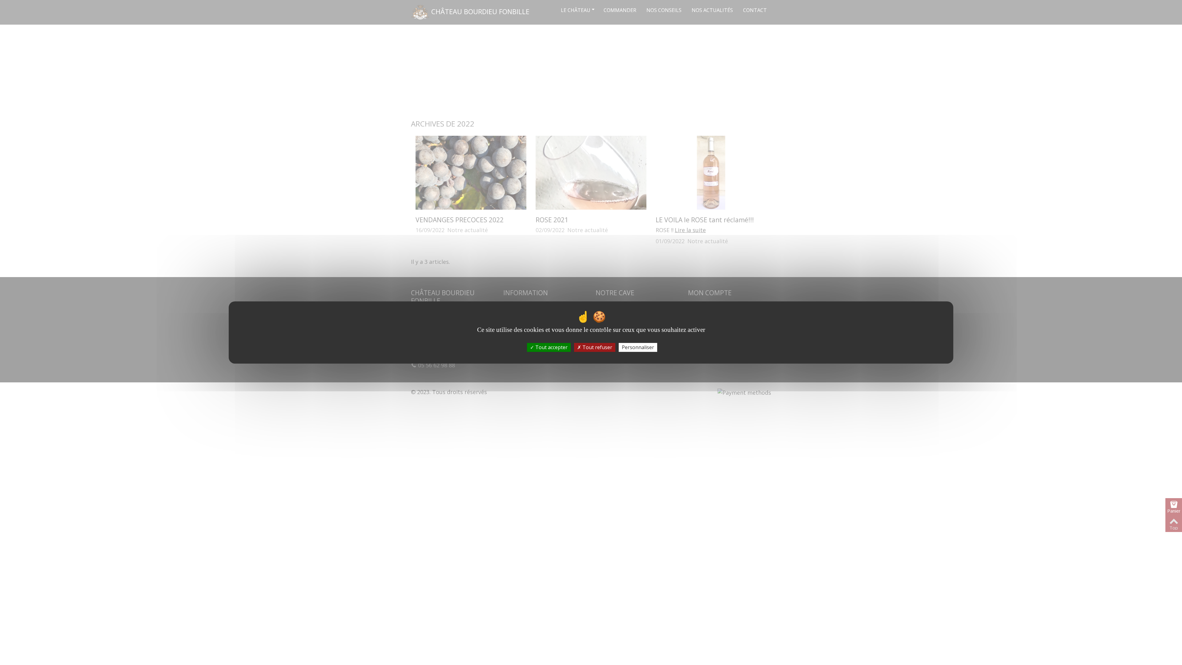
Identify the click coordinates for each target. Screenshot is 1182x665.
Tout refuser (596, 347)
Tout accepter (551, 347)
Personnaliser (638, 347)
